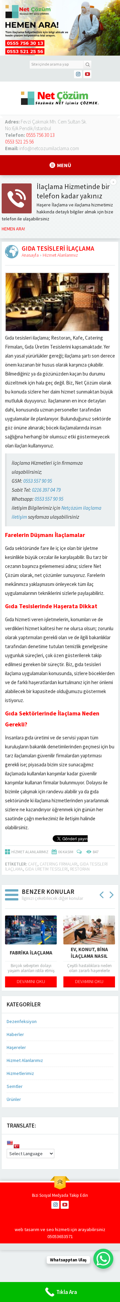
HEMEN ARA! (13, 229)
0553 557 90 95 (37, 481)
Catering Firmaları (58, 864)
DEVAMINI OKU (31, 981)
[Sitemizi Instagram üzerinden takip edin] (78, 74)
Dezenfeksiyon (22, 1021)
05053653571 (60, 1236)
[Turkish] (16, 1146)
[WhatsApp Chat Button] (103, 1259)
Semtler (15, 1086)
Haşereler (16, 1047)
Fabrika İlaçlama (31, 952)
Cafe (32, 864)
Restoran (80, 869)
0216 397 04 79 (46, 490)
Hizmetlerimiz (20, 1073)
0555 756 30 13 (40, 135)
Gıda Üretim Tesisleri (46, 869)
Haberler (15, 1034)
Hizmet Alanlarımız (60, 255)
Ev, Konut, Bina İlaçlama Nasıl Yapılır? (89, 956)
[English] (10, 1143)
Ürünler (14, 1099)
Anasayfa (30, 255)
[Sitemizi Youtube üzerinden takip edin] (87, 74)
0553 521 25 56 (19, 141)
